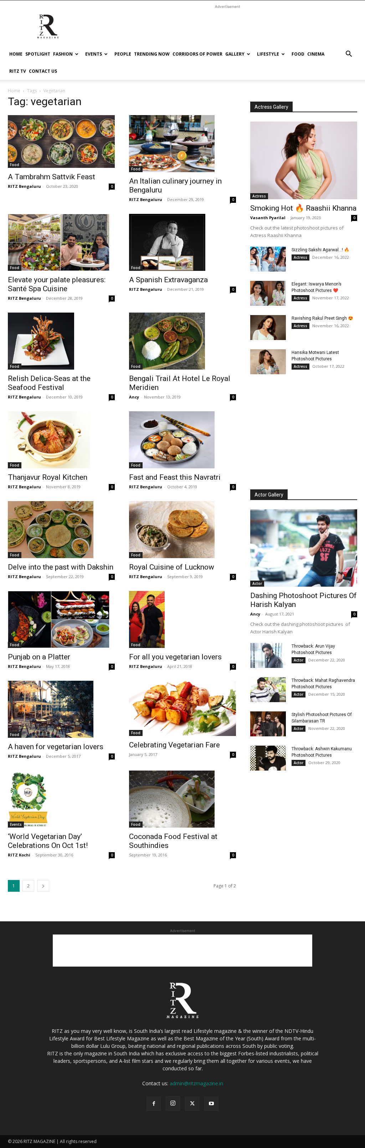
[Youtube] (211, 1104)
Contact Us (43, 71)
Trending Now (152, 54)
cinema (315, 54)
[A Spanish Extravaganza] (182, 242)
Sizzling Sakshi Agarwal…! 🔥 (320, 249)
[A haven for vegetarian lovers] (61, 709)
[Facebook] (153, 1104)
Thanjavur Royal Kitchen (47, 477)
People (122, 54)
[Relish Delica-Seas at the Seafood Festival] (61, 341)
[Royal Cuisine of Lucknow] (182, 529)
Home (15, 54)
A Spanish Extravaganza (168, 280)
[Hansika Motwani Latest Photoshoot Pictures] (268, 361)
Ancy (134, 397)
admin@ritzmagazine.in (196, 1083)
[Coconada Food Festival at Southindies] (182, 799)
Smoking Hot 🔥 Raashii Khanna (303, 208)
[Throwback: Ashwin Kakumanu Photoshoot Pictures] (268, 758)
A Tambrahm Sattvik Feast (51, 177)
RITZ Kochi (19, 855)
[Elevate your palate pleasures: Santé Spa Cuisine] (61, 242)
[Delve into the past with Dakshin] (61, 529)
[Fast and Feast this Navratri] (182, 439)
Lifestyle (268, 54)
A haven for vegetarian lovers (55, 746)
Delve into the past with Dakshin (60, 567)
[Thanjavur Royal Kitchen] (61, 439)
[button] (348, 54)
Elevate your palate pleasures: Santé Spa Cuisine (57, 284)
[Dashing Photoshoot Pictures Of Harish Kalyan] (303, 548)
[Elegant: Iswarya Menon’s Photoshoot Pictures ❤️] (268, 293)
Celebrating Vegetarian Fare (174, 745)
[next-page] (43, 886)
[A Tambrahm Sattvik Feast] (61, 141)
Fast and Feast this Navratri (175, 477)
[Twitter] (192, 1104)
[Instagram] (173, 1103)
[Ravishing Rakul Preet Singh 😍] (268, 327)
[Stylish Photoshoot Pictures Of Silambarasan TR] (268, 723)
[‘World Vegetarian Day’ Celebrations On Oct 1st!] (61, 799)
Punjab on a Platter (39, 657)
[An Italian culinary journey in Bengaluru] (182, 143)
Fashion (63, 54)
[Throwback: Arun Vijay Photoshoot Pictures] (268, 655)
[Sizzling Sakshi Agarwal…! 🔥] (268, 259)
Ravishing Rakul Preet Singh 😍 (322, 318)
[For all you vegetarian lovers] (182, 619)
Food (298, 54)
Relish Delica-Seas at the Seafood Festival (49, 383)
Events (93, 54)
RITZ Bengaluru (24, 186)
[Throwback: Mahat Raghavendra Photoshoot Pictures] (268, 689)
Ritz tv (17, 71)
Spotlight (37, 54)
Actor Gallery (269, 495)
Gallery (235, 54)
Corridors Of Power (197, 54)
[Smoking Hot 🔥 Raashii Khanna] (303, 160)
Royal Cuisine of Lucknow (171, 567)
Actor (257, 583)
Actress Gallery (271, 107)
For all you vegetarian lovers (175, 657)
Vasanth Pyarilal (268, 217)
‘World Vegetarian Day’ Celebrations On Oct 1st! (48, 841)
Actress (259, 196)
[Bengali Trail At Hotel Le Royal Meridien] (182, 341)
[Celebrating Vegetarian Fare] (182, 708)
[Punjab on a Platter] (61, 619)
